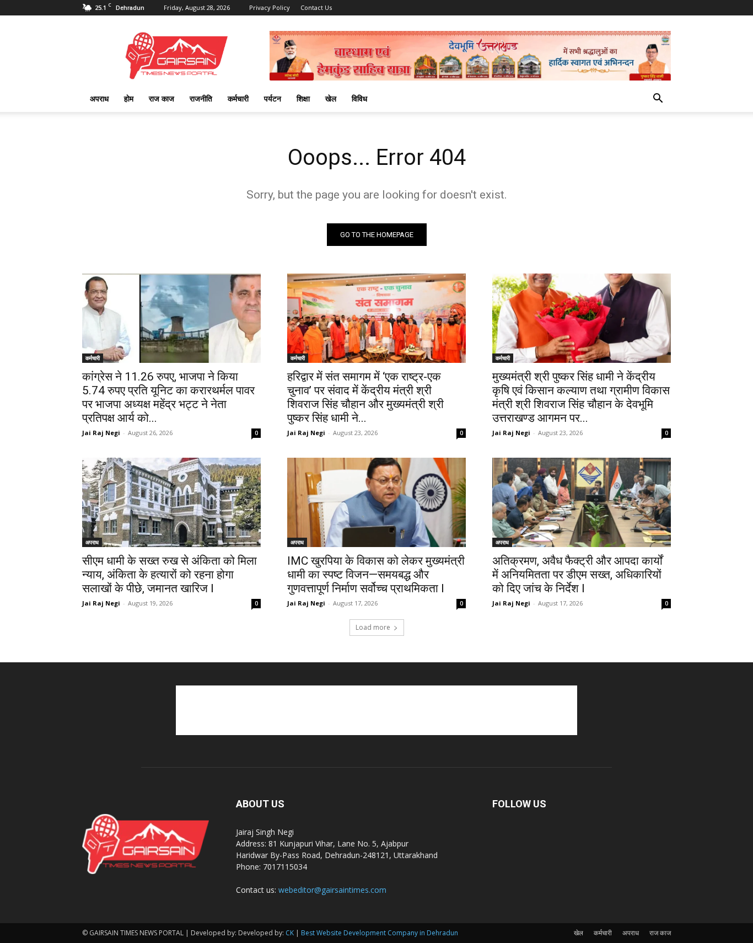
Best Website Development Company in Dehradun (379, 932)
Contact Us (316, 7)
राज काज (161, 98)
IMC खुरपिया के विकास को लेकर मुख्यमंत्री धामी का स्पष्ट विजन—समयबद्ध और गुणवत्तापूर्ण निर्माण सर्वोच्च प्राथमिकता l (376, 574)
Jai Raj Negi (101, 432)
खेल (330, 98)
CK (290, 932)
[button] (657, 99)
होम (128, 98)
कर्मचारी (238, 98)
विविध (359, 98)
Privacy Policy (269, 7)
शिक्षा (303, 98)
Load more (373, 627)
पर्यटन (272, 98)
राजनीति (201, 98)
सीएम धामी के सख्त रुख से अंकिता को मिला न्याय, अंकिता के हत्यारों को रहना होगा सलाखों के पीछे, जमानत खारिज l (169, 574)
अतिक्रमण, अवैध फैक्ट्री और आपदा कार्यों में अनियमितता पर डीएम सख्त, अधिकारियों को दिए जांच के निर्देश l (577, 574)
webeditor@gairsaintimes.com (332, 890)
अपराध (99, 98)
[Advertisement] (376, 710)
